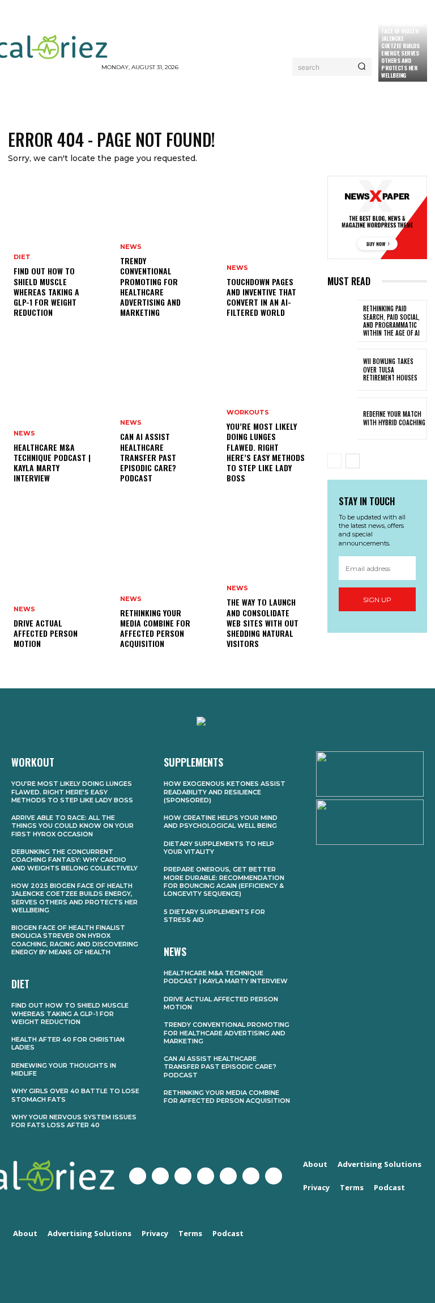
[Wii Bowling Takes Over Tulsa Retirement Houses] (342, 370)
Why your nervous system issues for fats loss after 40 (74, 1121)
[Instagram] (182, 1175)
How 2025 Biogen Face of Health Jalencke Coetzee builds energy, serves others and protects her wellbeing (402, 49)
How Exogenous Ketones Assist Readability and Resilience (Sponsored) (224, 792)
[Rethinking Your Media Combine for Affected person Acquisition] (164, 586)
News (24, 433)
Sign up (377, 599)
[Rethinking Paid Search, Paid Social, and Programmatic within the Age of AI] (342, 321)
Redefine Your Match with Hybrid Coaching (394, 417)
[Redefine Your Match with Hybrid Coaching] (342, 418)
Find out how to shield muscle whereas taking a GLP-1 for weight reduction (46, 291)
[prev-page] (334, 461)
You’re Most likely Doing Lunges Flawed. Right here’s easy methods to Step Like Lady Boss (266, 452)
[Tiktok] (273, 1175)
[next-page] (353, 461)
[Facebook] (137, 1175)
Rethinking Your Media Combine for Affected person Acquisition (155, 628)
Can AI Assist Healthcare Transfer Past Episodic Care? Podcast (148, 457)
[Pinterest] (228, 1175)
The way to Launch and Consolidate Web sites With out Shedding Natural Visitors (262, 622)
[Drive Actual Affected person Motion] (58, 586)
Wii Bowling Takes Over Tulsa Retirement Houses (390, 369)
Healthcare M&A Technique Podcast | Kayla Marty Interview (52, 462)
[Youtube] (205, 1175)
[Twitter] (160, 1175)
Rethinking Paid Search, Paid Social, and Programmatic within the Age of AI (391, 320)
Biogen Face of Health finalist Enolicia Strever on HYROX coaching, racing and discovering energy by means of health (74, 940)
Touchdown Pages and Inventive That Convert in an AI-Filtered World (261, 297)
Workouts (248, 412)
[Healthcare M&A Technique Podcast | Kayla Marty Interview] (58, 420)
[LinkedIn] (250, 1175)
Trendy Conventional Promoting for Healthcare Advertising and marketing (150, 286)
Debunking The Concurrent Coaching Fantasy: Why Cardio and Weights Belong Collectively (74, 860)
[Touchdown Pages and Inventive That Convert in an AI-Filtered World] (271, 255)
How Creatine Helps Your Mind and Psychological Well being (221, 822)
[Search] (362, 67)
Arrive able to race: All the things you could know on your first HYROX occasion (72, 826)
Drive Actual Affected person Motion (46, 633)
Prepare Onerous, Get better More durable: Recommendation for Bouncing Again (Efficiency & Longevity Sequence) (224, 881)
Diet (22, 257)
